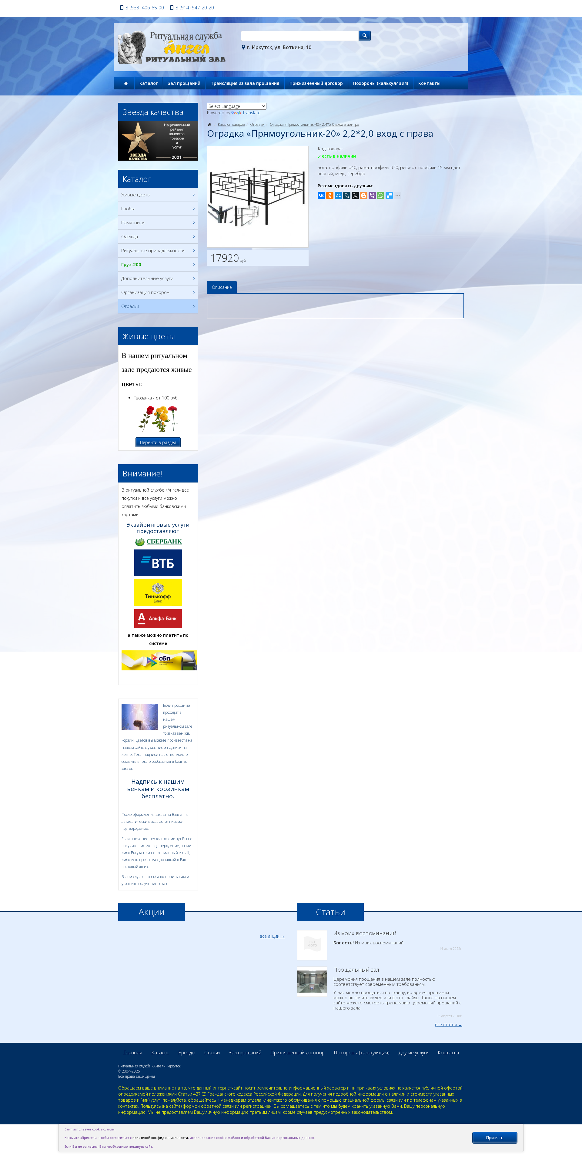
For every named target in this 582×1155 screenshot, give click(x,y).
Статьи (212, 1052)
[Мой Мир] (338, 195)
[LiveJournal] (346, 195)
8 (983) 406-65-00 (144, 7)
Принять (494, 1137)
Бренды (186, 1052)
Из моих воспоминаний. (397, 940)
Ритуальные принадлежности (153, 250)
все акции (269, 936)
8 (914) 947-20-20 (195, 7)
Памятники (133, 222)
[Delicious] (389, 195)
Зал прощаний (184, 83)
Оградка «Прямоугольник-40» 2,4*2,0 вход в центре (314, 124)
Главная (132, 1052)
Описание (222, 287)
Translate (251, 112)
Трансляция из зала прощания (245, 83)
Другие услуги (414, 1052)
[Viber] (372, 195)
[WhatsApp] (380, 195)
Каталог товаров (231, 124)
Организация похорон (145, 292)
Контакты (429, 83)
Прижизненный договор (316, 83)
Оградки (257, 124)
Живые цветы (135, 195)
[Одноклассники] (329, 195)
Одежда (129, 236)
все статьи (446, 1024)
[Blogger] (363, 195)
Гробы (128, 208)
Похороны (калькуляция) (380, 83)
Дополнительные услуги (147, 278)
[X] (355, 195)
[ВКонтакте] (321, 195)
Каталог (148, 83)
